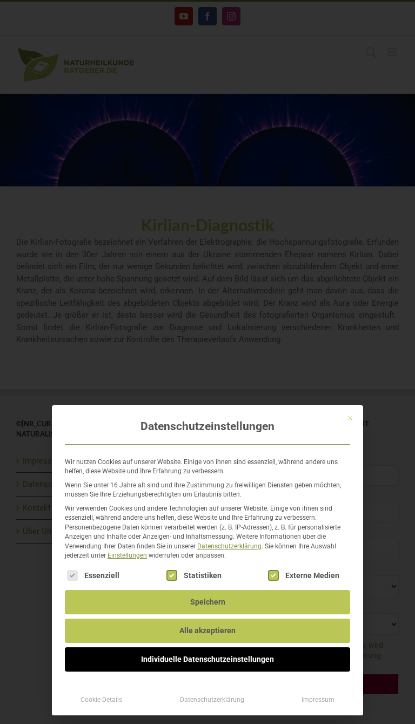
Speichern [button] (207, 602)
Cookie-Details (101, 699)
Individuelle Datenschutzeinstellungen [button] (207, 659)
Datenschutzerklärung (229, 546)
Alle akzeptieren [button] (207, 630)
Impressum (318, 699)
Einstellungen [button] (127, 555)
